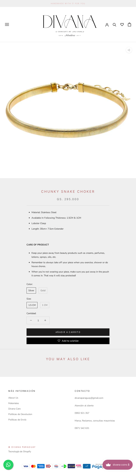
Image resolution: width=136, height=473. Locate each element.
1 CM (44, 305)
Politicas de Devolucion (20, 414)
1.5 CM (32, 305)
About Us (13, 397)
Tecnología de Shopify (19, 451)
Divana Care (14, 408)
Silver (31, 290)
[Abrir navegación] (7, 24)
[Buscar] (114, 24)
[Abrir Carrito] (129, 24)
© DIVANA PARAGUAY (22, 447)
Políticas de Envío (17, 419)
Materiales (13, 403)
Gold (42, 290)
